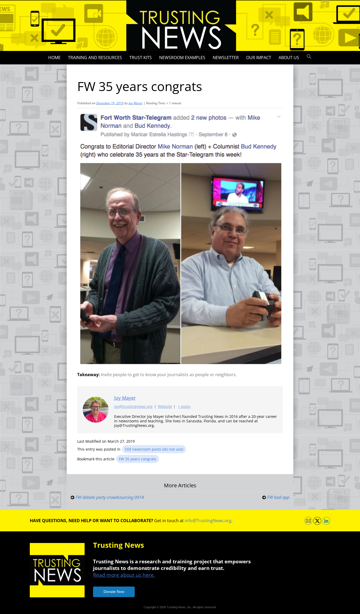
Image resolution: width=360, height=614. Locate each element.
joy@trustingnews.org (133, 406)
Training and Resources (95, 57)
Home (54, 57)
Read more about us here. (124, 574)
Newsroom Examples (182, 57)
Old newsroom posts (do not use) (154, 449)
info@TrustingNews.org (208, 520)
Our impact (258, 57)
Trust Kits (140, 57)
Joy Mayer (136, 103)
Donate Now (114, 591)
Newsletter (226, 57)
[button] (309, 57)
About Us (289, 57)
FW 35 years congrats (137, 458)
